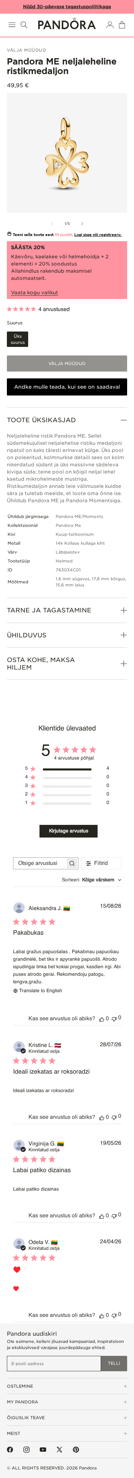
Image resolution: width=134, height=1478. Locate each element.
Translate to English (40, 990)
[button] (12, 25)
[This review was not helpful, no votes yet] (114, 1018)
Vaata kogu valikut (34, 292)
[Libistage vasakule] (51, 223)
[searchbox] (39, 863)
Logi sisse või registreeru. (98, 234)
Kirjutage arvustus (68, 831)
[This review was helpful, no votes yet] (101, 1019)
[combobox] (91, 880)
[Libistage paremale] (82, 223)
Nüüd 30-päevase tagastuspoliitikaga (67, 6)
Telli (114, 1363)
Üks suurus (18, 339)
